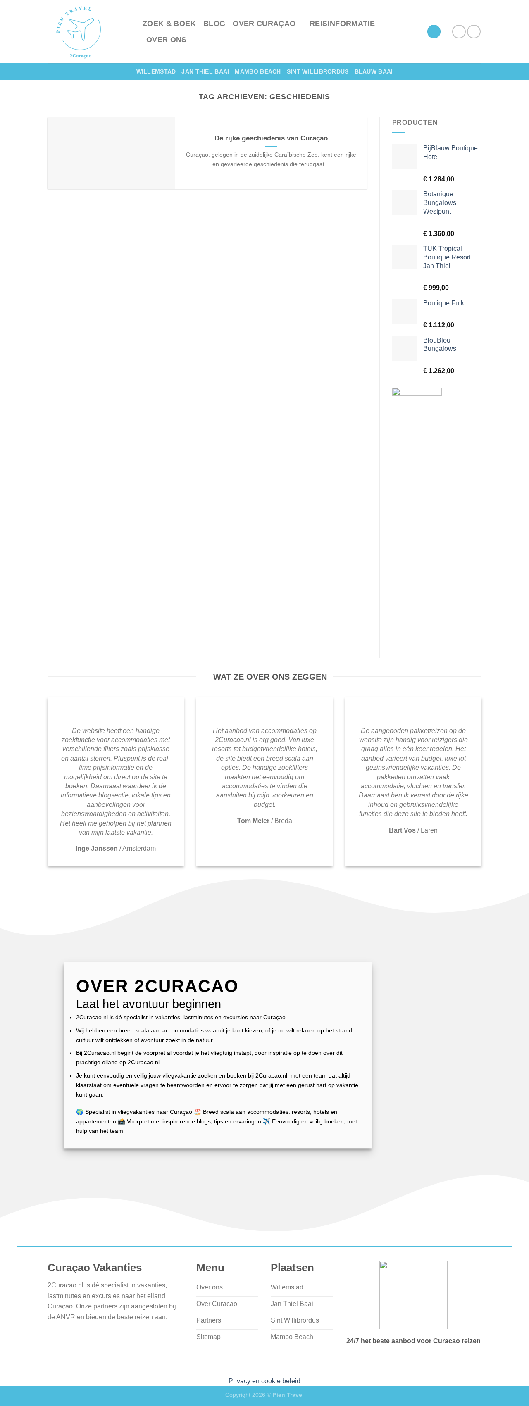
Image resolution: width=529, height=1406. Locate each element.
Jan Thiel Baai (205, 71)
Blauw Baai (374, 71)
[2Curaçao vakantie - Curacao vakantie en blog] (89, 31)
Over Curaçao (264, 23)
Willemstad (156, 71)
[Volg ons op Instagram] (474, 31)
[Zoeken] (434, 31)
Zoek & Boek (169, 23)
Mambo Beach (258, 71)
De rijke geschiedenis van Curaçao (271, 138)
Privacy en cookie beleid (264, 1381)
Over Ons (166, 40)
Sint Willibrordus (318, 71)
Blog (214, 23)
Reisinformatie (342, 23)
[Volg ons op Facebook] (459, 31)
